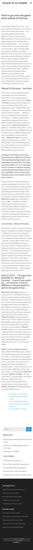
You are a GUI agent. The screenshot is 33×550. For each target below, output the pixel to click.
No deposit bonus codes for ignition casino (17, 475)
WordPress (16, 542)
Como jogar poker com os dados (12, 503)
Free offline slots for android (11, 513)
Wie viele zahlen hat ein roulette (12, 496)
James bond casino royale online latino (14, 523)
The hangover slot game (11, 451)
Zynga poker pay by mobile (11, 500)
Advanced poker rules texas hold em (15, 471)
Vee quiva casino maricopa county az (14, 489)
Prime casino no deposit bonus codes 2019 (15, 516)
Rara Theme (19, 540)
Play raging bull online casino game (14, 468)
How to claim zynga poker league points (16, 464)
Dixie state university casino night (13, 520)
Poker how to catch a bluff (11, 493)
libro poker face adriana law (19, 394)
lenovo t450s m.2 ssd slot (18, 409)
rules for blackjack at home (19, 401)
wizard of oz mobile (14, 3)
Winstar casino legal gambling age (13, 527)
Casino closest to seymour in (12, 461)
